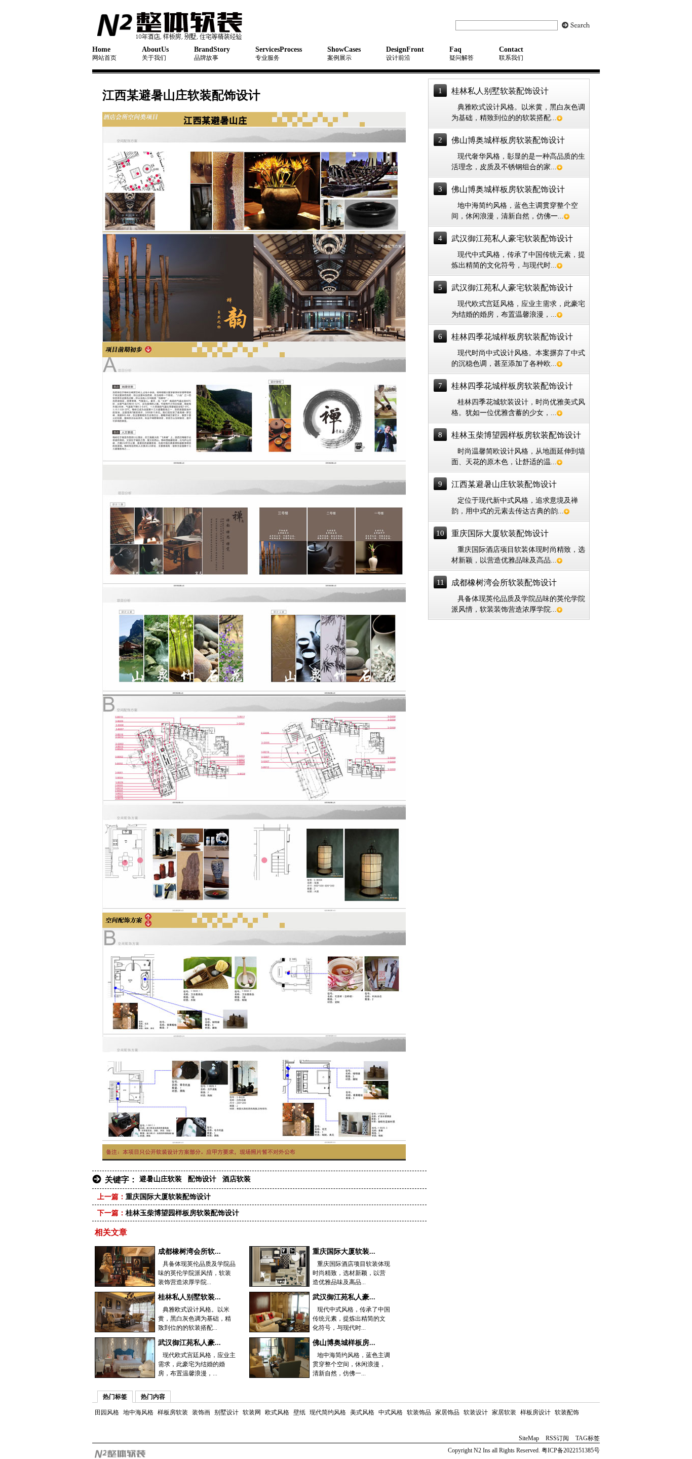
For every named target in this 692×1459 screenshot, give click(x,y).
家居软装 (504, 1412)
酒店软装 (236, 1179)
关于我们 (155, 53)
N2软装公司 (194, 25)
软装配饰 (567, 1412)
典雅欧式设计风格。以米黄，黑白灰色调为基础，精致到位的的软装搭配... (194, 1318)
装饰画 (201, 1412)
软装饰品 (419, 1412)
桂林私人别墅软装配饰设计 (500, 91)
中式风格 (390, 1412)
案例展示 (344, 53)
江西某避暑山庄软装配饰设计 (504, 484)
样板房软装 (173, 1412)
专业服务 (278, 53)
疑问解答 (461, 53)
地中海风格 (138, 1412)
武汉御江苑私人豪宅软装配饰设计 (512, 238)
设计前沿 (405, 53)
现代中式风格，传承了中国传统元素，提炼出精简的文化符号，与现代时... (351, 1318)
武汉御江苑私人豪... (344, 1297)
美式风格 (362, 1412)
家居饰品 (447, 1412)
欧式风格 (277, 1412)
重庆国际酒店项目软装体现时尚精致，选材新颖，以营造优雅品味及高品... (351, 1273)
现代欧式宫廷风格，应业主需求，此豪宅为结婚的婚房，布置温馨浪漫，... (197, 1364)
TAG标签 (587, 1438)
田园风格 (107, 1412)
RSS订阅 (557, 1438)
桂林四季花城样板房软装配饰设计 (512, 336)
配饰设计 (202, 1179)
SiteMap (529, 1438)
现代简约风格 (328, 1412)
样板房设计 (535, 1412)
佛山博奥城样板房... (344, 1342)
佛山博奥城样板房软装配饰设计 (508, 140)
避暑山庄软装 (160, 1179)
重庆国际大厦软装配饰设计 (168, 1197)
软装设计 (476, 1412)
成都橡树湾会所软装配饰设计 (504, 582)
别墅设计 (226, 1412)
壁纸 (299, 1412)
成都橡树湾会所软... (189, 1251)
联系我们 (511, 53)
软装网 (252, 1412)
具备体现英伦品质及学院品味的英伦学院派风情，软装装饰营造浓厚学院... (197, 1273)
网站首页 (104, 53)
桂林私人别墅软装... (189, 1297)
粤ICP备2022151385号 (570, 1450)
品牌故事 (212, 53)
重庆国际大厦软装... (344, 1251)
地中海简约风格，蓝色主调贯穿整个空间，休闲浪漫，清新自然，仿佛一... (351, 1364)
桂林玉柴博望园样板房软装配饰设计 (182, 1213)
